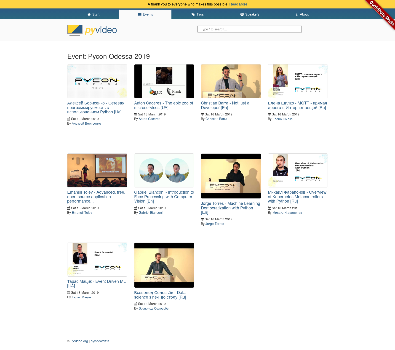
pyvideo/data (100, 341)
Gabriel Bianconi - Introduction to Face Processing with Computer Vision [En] (164, 196)
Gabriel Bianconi (151, 212)
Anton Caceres (149, 118)
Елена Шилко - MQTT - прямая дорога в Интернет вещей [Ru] (297, 105)
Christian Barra (216, 118)
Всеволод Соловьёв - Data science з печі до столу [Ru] (160, 294)
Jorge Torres (215, 223)
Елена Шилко (282, 118)
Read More (238, 4)
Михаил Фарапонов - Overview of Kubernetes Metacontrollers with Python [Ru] (297, 196)
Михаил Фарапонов (287, 212)
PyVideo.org (79, 341)
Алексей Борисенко (86, 123)
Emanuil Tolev (82, 212)
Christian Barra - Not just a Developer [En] (225, 105)
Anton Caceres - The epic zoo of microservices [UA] (163, 105)
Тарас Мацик (81, 297)
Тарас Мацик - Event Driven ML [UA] (96, 283)
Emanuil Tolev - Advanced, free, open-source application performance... (96, 196)
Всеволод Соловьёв (153, 308)
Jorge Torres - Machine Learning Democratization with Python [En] (230, 207)
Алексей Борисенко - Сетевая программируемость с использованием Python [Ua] (95, 107)
